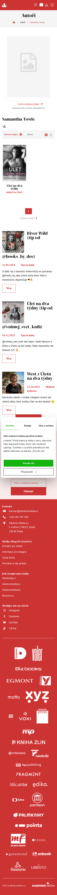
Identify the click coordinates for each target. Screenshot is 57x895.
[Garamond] (16, 854)
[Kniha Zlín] (28, 742)
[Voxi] (25, 716)
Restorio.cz (8, 595)
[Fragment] (28, 774)
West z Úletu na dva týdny (39, 376)
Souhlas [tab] (10, 425)
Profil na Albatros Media (28, 104)
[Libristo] (38, 866)
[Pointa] (28, 825)
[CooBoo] (11, 716)
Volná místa (8, 557)
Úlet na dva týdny (14, 187)
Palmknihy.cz (9, 578)
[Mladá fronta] (18, 840)
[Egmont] (19, 680)
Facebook (14, 616)
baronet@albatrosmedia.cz (23, 511)
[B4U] (28, 764)
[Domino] (20, 653)
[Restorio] (18, 866)
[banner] (5, 5)
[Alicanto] (18, 784)
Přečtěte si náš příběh (14, 563)
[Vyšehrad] (17, 753)
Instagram (14, 610)
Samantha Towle (14, 192)
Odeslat (28, 491)
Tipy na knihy (27, 265)
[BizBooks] (29, 668)
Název (30, 134)
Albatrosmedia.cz (11, 584)
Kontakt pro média (12, 546)
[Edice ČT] (18, 800)
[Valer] (37, 653)
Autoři (22, 22)
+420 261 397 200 (18, 517)
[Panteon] (37, 800)
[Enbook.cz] (42, 854)
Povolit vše (28, 463)
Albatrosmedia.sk (11, 589)
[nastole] (40, 753)
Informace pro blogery (14, 551)
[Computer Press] (42, 716)
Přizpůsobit (27, 472)
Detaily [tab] (27, 425)
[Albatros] (45, 680)
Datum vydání (11, 134)
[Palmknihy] (28, 815)
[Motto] (14, 697)
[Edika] (40, 784)
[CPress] (38, 840)
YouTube (13, 622)
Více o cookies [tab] (46, 425)
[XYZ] (37, 697)
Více (8, 288)
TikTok (12, 628)
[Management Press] (28, 731)
